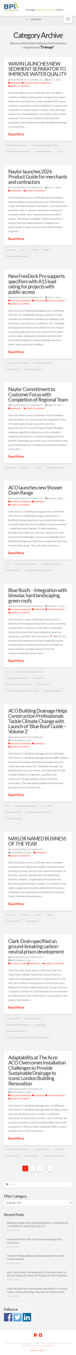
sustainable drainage (54, 1156)
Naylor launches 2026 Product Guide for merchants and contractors (37, 176)
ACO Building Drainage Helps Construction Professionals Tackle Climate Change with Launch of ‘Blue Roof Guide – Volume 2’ (37, 721)
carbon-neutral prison (17, 1025)
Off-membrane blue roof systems (22, 691)
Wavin (60, 151)
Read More (16, 134)
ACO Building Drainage (17, 363)
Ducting (24, 468)
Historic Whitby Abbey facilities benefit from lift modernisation (35, 1257)
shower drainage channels (38, 570)
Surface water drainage (37, 83)
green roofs (43, 684)
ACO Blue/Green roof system (28, 672)
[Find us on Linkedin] (27, 1317)
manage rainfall (14, 819)
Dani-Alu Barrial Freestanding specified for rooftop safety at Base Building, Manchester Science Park (37, 1290)
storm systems (13, 921)
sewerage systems (55, 468)
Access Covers (12, 1018)
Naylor (34, 250)
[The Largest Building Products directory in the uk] (38, 7)
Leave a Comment (20, 86)
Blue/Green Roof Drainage (19, 684)
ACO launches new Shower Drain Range (35, 490)
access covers (18, 963)
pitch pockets (12, 1156)
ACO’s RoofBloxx (41, 1149)
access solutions (33, 1018)
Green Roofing (55, 609)
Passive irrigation (52, 691)
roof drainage (31, 1156)
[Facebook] (35, 1335)
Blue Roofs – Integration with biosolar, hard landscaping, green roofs (37, 595)
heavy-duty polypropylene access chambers (27, 1037)
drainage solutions (15, 1031)
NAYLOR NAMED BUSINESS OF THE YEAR (37, 841)
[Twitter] (40, 1335)
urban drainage (43, 151)
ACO (8, 564)
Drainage (15, 83)
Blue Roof (38, 678)
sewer (46, 250)
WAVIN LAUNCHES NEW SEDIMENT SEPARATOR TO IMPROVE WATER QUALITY (37, 69)
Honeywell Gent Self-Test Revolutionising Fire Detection (34, 1241)
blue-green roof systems (39, 812)
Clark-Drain (40, 1025)
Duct (23, 250)
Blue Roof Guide (14, 812)
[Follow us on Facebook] (8, 1317)
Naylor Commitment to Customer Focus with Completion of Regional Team (38, 394)
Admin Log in (38, 1350)
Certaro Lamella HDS (16, 145)
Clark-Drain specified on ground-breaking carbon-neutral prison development (36, 946)
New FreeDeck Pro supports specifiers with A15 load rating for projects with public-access (36, 284)
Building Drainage (20, 300)
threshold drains (33, 369)
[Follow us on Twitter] (17, 1317)
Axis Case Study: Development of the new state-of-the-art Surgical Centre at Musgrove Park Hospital (37, 1274)
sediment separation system (44, 145)
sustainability (32, 921)
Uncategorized (56, 300)
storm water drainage (17, 256)
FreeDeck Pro (12, 369)
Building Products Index (38, 1346)
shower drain (13, 570)
